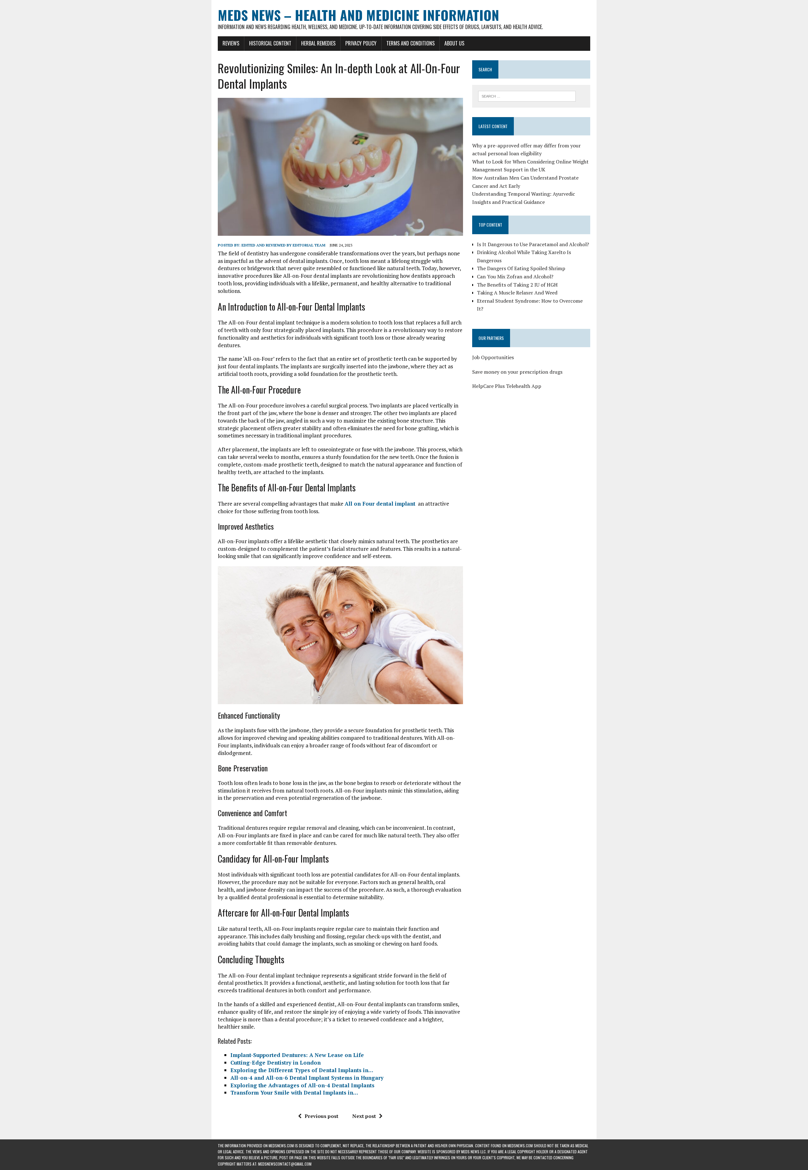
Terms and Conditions (410, 43)
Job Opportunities (493, 357)
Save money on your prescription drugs (517, 371)
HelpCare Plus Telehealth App (506, 386)
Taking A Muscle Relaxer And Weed (517, 292)
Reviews (231, 43)
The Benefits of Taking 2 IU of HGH (517, 284)
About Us (454, 43)
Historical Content (270, 43)
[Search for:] (527, 95)
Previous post (321, 1116)
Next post (364, 1116)
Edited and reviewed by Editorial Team (283, 245)
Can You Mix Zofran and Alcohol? (515, 276)
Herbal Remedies (318, 43)
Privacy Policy (361, 43)
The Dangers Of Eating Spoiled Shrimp (521, 268)
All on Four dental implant (380, 503)
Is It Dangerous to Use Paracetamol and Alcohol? (533, 244)
